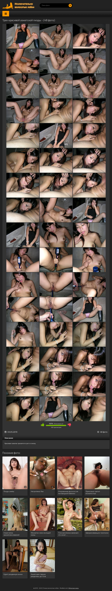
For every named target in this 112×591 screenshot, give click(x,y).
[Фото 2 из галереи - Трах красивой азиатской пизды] (56, 48)
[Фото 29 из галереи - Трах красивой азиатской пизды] (56, 271)
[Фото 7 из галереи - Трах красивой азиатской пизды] (22, 97)
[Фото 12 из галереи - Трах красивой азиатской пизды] (89, 122)
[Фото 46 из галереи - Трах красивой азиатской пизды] (22, 420)
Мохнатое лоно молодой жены (41, 534)
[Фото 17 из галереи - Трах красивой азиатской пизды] (56, 172)
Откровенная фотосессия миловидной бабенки (68, 492)
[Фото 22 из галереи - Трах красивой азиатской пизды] (22, 222)
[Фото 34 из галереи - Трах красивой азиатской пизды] (22, 321)
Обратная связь (74, 588)
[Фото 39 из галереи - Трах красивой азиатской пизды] (89, 346)
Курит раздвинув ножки (13, 574)
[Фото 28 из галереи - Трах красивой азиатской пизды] (22, 271)
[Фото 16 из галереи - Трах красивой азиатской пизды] (22, 172)
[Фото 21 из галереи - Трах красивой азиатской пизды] (89, 197)
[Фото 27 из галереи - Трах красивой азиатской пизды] (89, 246)
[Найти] (70, 5)
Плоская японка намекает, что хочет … (68, 534)
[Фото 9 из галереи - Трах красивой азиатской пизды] (89, 97)
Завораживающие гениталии (97, 533)
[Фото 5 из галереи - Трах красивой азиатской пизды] (56, 73)
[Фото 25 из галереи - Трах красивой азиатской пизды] (22, 246)
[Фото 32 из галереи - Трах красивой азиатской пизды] (56, 296)
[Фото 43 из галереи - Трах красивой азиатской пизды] (22, 396)
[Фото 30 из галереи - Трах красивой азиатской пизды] (89, 271)
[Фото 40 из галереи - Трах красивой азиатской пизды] (22, 371)
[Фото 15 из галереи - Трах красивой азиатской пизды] (89, 147)
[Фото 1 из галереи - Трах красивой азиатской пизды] (22, 48)
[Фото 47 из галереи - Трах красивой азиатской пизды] (56, 420)
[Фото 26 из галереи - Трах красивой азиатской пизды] (56, 246)
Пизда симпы (9, 491)
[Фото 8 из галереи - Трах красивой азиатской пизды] (56, 97)
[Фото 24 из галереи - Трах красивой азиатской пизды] (89, 222)
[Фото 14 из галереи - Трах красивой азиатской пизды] (56, 147)
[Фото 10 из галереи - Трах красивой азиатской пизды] (22, 122)
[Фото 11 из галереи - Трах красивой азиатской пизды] (56, 122)
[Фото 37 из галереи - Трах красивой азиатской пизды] (22, 346)
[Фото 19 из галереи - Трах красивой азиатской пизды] (22, 197)
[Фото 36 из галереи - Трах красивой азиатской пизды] (89, 321)
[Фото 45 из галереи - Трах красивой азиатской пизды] (89, 396)
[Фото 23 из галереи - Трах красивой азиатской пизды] (56, 222)
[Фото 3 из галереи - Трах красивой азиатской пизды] (89, 48)
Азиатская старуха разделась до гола (38, 575)
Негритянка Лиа (37, 491)
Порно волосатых (18, 5)
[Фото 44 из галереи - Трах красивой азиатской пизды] (56, 396)
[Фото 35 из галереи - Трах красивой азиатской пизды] (56, 321)
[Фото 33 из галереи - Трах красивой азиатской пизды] (89, 296)
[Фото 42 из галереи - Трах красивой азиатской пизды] (89, 371)
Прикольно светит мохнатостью (93, 492)
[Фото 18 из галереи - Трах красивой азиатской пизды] (89, 172)
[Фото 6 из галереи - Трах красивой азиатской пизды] (89, 73)
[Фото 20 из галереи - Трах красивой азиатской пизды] (56, 197)
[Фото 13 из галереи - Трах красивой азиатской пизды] (22, 147)
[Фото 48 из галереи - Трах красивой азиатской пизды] (89, 420)
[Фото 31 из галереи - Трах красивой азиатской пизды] (22, 296)
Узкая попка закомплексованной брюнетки (11, 534)
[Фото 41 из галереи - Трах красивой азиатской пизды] (56, 371)
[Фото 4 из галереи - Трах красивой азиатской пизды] (22, 73)
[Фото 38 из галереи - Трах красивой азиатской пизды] (56, 346)
